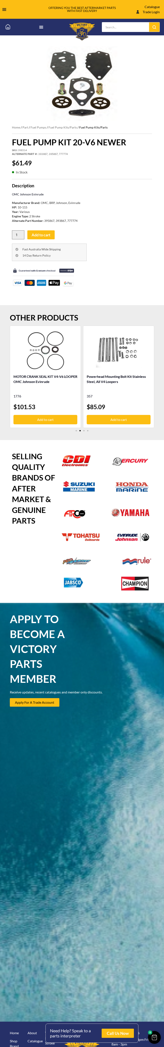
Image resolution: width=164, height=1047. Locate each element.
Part (25, 127)
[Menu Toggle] (4, 9)
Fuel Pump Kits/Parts (62, 127)
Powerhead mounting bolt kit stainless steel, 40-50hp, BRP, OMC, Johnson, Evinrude (116, 381)
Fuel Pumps (38, 127)
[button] (76, 430)
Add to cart (41, 235)
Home (16, 127)
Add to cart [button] (45, 419)
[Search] (154, 27)
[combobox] (125, 27)
